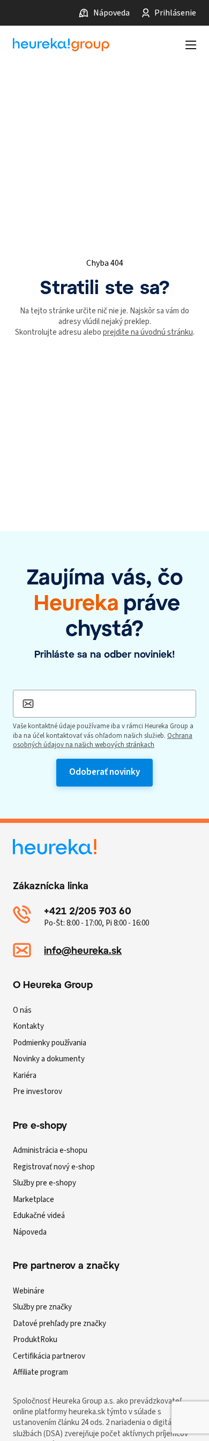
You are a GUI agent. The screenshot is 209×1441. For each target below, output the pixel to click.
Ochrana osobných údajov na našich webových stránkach (102, 740)
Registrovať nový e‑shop (54, 1167)
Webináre (28, 1291)
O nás (22, 1010)
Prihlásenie (175, 13)
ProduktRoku (35, 1339)
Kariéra (24, 1075)
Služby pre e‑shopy (44, 1183)
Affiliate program (40, 1372)
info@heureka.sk (83, 950)
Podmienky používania (49, 1043)
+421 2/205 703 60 (87, 910)
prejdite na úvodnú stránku (148, 332)
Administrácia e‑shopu (50, 1150)
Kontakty (28, 1026)
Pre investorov (37, 1091)
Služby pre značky (42, 1307)
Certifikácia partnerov (49, 1356)
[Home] (61, 45)
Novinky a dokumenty (49, 1059)
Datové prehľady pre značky (59, 1323)
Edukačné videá (39, 1215)
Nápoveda (111, 13)
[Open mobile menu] (191, 45)
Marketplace (33, 1199)
